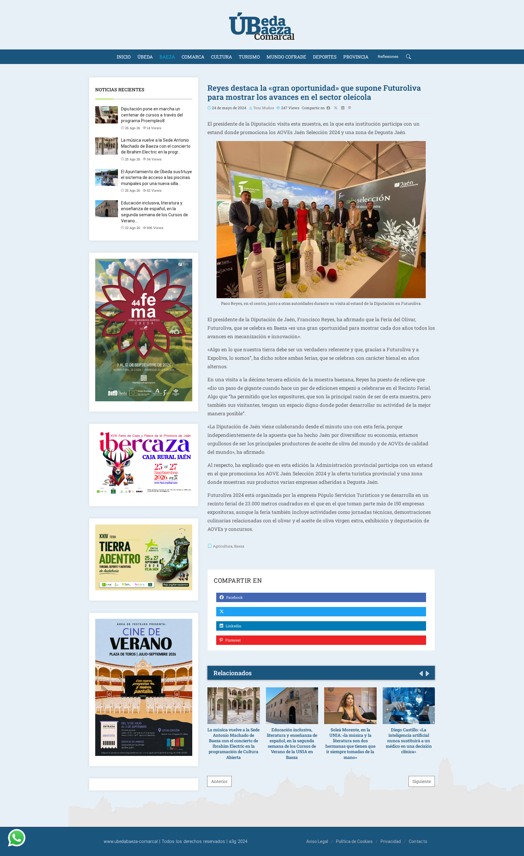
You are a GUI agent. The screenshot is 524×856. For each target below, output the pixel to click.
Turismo (249, 57)
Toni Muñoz (263, 107)
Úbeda (145, 57)
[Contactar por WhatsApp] (17, 838)
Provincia (355, 57)
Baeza (167, 57)
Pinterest (232, 640)
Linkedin (233, 625)
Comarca (193, 57)
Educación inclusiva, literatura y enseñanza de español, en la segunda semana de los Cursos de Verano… (154, 212)
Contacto (418, 841)
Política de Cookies (354, 841)
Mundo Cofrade (286, 57)
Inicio (124, 57)
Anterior (219, 781)
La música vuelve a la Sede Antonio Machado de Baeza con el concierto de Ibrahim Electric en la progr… (155, 146)
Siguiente (421, 781)
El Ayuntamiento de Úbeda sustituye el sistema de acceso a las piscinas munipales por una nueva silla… (156, 177)
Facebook (234, 597)
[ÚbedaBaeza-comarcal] (262, 24)
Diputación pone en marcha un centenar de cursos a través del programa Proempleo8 (152, 114)
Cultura (221, 57)
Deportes (325, 57)
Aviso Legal (317, 841)
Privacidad (391, 841)
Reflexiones (388, 56)
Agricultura (223, 546)
